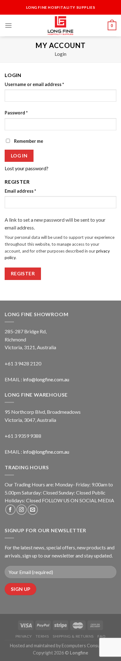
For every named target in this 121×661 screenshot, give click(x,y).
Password (16, 112)
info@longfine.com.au (46, 379)
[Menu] (8, 25)
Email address (20, 191)
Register (23, 273)
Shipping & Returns (73, 636)
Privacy (24, 636)
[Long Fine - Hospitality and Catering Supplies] (60, 25)
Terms (42, 636)
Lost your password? (26, 168)
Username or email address (34, 84)
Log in (19, 155)
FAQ (101, 636)
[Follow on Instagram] (21, 509)
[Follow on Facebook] (10, 509)
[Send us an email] (33, 509)
